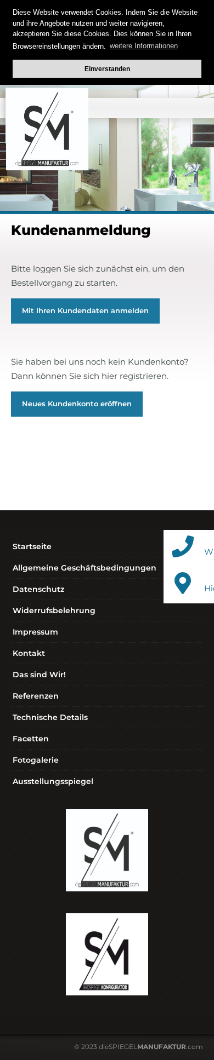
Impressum (35, 632)
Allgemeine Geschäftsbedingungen (84, 568)
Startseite (32, 546)
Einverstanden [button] (107, 68)
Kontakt (29, 653)
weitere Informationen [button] (144, 46)
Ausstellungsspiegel (53, 781)
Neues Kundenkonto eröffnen (77, 403)
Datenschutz (38, 589)
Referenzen (36, 696)
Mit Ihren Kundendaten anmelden (85, 310)
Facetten (31, 739)
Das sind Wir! (39, 674)
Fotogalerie (36, 760)
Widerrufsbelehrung (54, 610)
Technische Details (50, 717)
